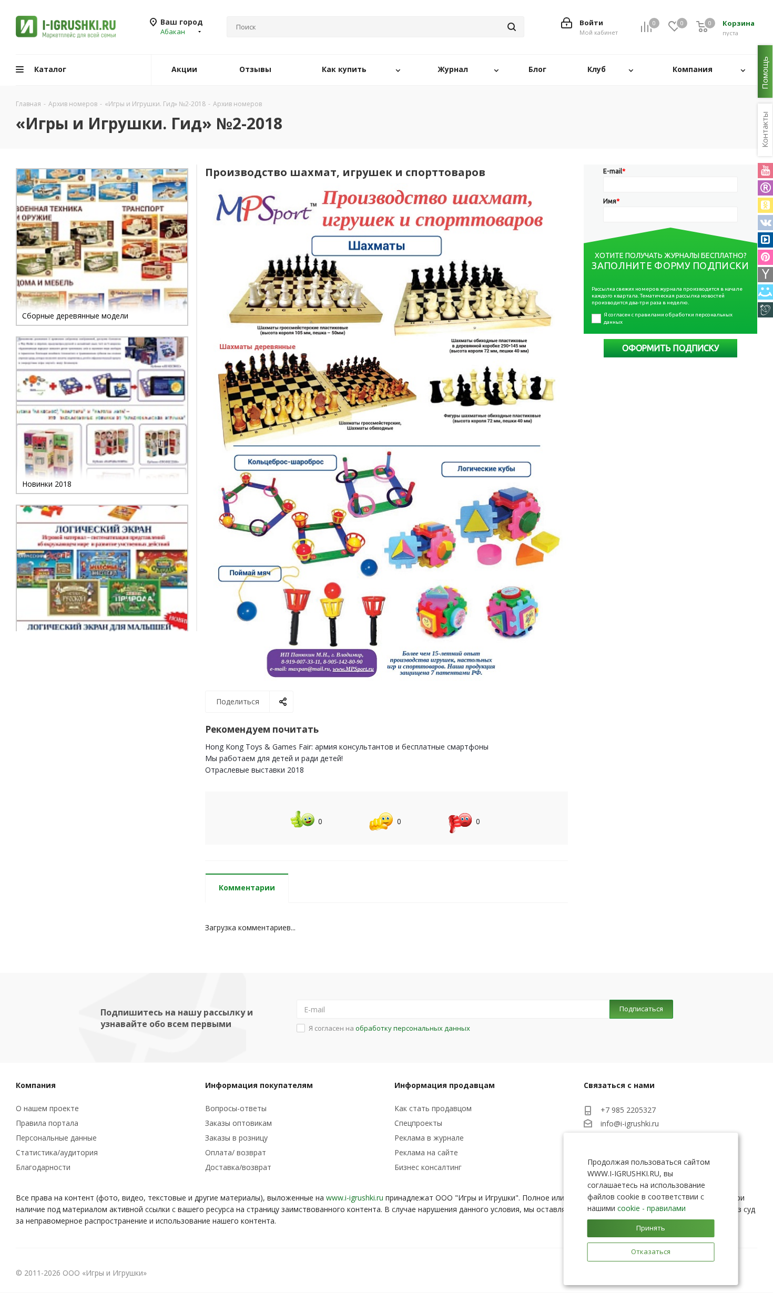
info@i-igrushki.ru (630, 1123)
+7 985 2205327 (628, 1110)
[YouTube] (765, 170)
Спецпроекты (418, 1123)
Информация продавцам (444, 1085)
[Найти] (511, 26)
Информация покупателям (259, 1085)
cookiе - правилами (651, 1208)
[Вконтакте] (765, 222)
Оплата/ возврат (235, 1152)
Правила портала (47, 1123)
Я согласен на (389, 1028)
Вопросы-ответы (236, 1108)
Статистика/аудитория (57, 1152)
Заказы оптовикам (238, 1123)
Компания (36, 1085)
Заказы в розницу (236, 1138)
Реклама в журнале (429, 1138)
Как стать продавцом (433, 1108)
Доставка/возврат (238, 1167)
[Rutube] (765, 188)
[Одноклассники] (765, 205)
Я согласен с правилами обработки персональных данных (669, 318)
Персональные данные (56, 1138)
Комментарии (247, 887)
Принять (650, 1228)
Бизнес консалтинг (428, 1167)
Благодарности (43, 1167)
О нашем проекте (47, 1108)
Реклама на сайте (426, 1152)
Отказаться (650, 1251)
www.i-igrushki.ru (354, 1198)
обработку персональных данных (412, 1028)
